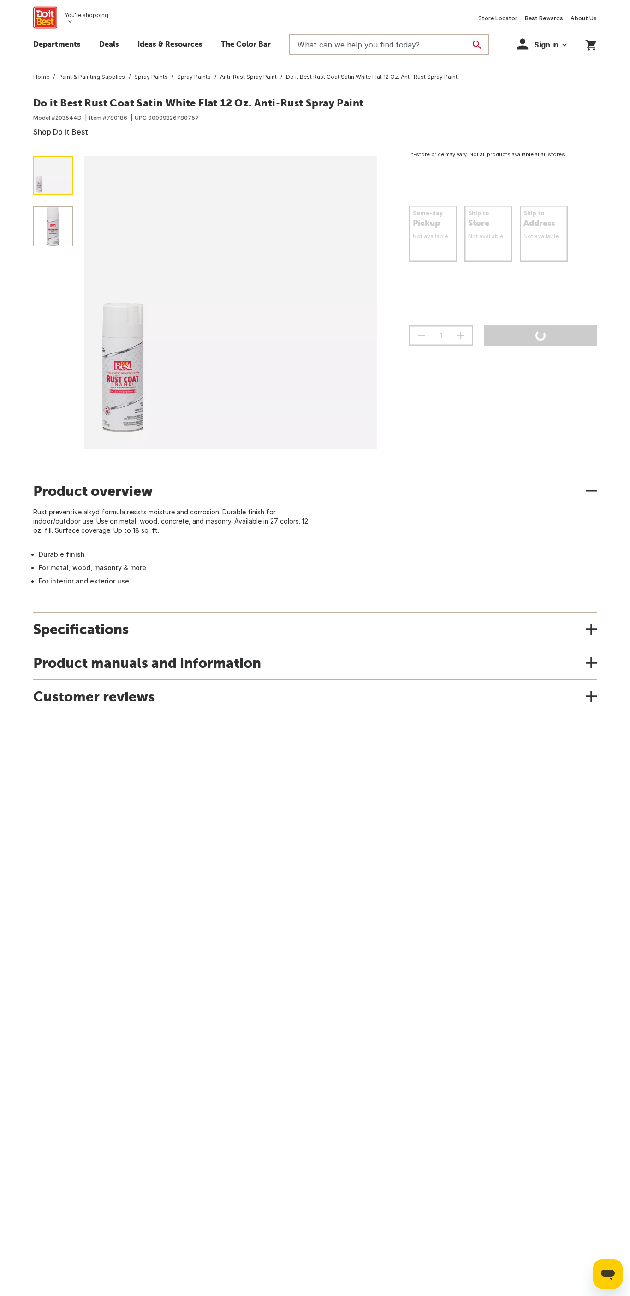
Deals (109, 44)
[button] (542, 44)
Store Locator (497, 18)
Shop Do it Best (60, 131)
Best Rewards (544, 18)
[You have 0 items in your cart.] (591, 43)
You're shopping (86, 15)
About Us (584, 18)
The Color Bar (246, 44)
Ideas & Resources (169, 44)
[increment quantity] (461, 335)
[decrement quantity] (421, 335)
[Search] (477, 45)
